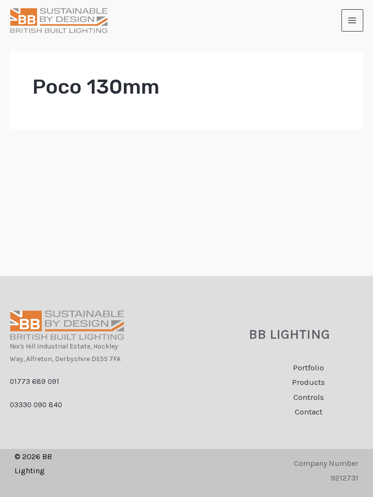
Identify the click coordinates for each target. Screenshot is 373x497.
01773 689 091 (34, 381)
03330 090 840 (36, 404)
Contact (308, 411)
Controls (308, 397)
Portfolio (308, 367)
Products (308, 382)
